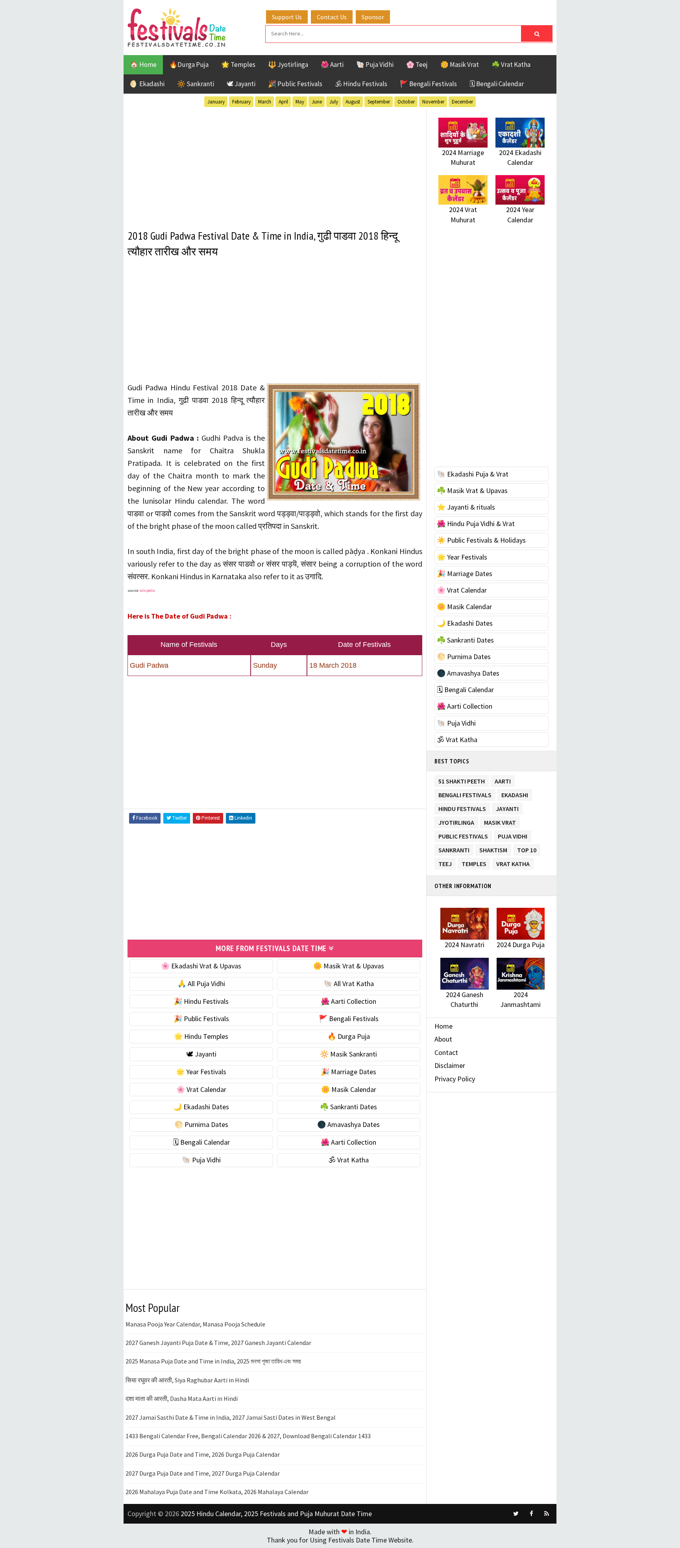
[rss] (546, 1514)
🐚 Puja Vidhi (375, 64)
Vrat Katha (513, 862)
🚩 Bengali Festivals (428, 83)
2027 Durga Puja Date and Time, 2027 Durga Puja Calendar (203, 1473)
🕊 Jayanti (241, 83)
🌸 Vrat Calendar (201, 1089)
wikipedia (147, 590)
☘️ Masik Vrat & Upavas (472, 490)
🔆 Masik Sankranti (348, 1053)
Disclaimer (449, 1065)
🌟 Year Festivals (201, 1071)
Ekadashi (514, 793)
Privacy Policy (454, 1078)
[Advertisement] (275, 165)
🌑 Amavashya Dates (348, 1124)
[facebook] (531, 1514)
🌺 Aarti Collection (348, 1001)
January (216, 101)
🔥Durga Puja (189, 64)
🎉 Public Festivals (295, 83)
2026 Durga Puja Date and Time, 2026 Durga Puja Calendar (203, 1454)
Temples (474, 862)
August (353, 101)
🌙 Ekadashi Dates (201, 1106)
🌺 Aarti (332, 64)
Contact (446, 1052)
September (379, 101)
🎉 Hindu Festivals (201, 1001)
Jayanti (507, 807)
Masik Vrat (500, 821)
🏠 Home (143, 64)
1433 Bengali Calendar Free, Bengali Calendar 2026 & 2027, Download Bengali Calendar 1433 (248, 1436)
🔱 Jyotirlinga (288, 64)
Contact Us (332, 17)
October (406, 101)
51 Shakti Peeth (461, 779)
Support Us (287, 17)
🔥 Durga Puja (348, 1036)
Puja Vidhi (512, 834)
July (333, 101)
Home (443, 1026)
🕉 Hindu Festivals (361, 83)
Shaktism (493, 848)
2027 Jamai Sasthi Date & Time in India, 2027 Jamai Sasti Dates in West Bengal (231, 1417)
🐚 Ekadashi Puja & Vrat (472, 473)
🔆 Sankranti (195, 83)
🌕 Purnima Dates (201, 1124)
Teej (445, 862)
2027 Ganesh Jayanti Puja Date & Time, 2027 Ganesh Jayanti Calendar (218, 1343)
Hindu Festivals (462, 807)
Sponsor (373, 17)
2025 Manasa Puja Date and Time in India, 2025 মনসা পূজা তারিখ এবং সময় (213, 1361)
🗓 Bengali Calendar (496, 83)
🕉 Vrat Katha (348, 1159)
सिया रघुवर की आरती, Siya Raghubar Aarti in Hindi (187, 1380)
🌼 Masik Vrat (459, 64)
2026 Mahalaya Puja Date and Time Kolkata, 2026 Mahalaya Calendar (217, 1492)
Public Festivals (463, 834)
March (264, 101)
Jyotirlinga (456, 821)
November (433, 101)
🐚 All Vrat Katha (348, 983)
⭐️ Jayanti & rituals (466, 507)
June (317, 101)
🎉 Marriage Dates (348, 1071)
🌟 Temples (238, 64)
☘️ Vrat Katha (511, 64)
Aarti (503, 779)
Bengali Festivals (465, 793)
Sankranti (453, 848)
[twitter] (516, 1514)
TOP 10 (526, 848)
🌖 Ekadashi (147, 83)
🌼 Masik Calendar (348, 1089)
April (283, 101)
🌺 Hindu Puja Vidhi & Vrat (476, 523)
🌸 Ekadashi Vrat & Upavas (201, 965)
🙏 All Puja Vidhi (201, 983)
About (443, 1039)
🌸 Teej (417, 64)
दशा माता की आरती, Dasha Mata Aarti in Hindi (182, 1398)
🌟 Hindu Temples (201, 1036)
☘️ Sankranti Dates (348, 1106)
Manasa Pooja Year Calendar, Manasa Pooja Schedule (195, 1324)
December (462, 101)
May (300, 101)
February (241, 101)
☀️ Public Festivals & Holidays (481, 540)
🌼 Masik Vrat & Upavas (348, 965)
